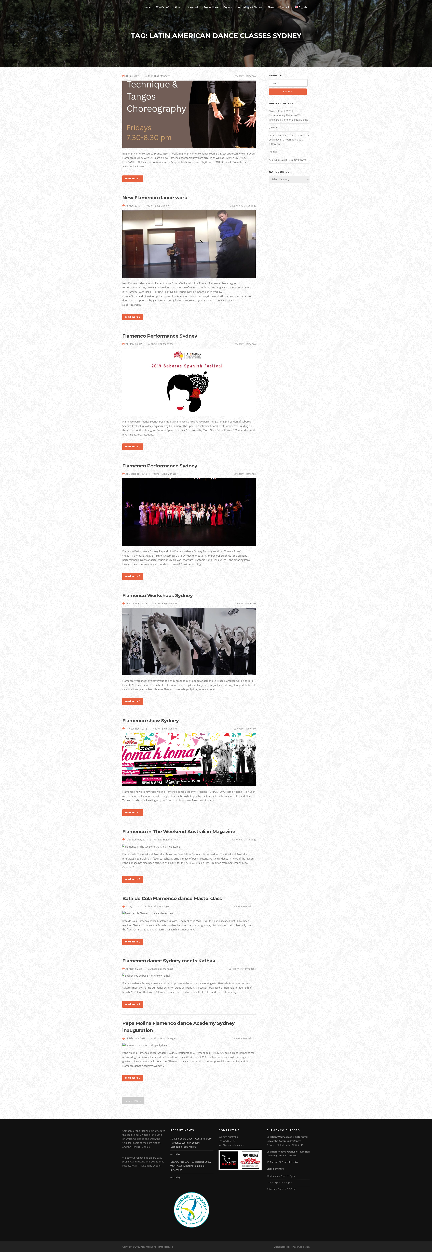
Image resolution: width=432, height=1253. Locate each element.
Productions (211, 7)
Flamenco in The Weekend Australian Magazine (178, 831)
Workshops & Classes (250, 7)
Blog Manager (162, 76)
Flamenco (250, 76)
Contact (284, 7)
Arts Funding (248, 205)
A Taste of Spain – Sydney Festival (288, 159)
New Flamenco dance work (154, 197)
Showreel (192, 7)
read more (131, 178)
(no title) (273, 127)
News (271, 7)
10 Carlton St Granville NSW (282, 1162)
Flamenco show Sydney (150, 720)
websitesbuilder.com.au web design (292, 1246)
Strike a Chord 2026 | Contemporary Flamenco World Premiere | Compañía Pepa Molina (288, 115)
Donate (228, 7)
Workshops (249, 906)
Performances (248, 968)
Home (147, 7)
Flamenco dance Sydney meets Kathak (168, 961)
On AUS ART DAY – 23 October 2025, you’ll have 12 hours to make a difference (289, 140)
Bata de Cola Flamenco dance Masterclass (172, 898)
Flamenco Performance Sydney (159, 336)
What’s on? (162, 7)
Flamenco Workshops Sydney (157, 595)
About (178, 7)
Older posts (133, 1100)
